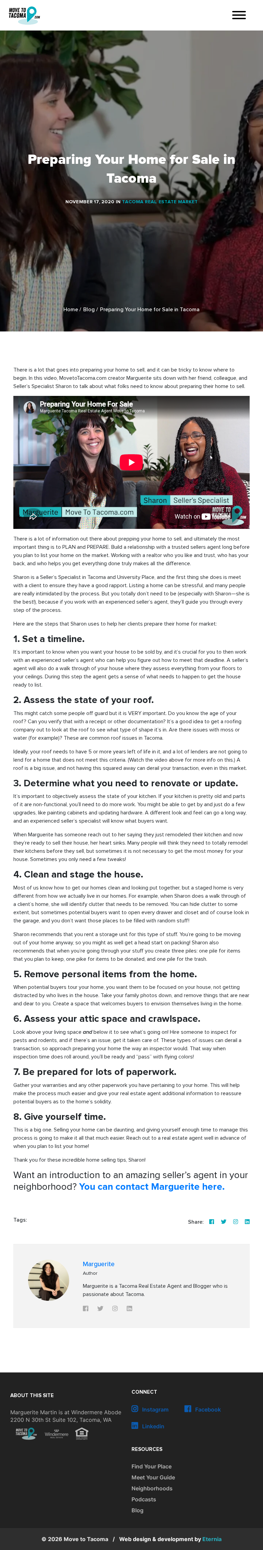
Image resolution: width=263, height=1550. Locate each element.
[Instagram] (235, 1222)
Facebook (207, 1409)
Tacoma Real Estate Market (160, 201)
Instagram (154, 1409)
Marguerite (99, 1264)
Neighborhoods (152, 1488)
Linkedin (152, 1426)
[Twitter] (223, 1222)
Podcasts (144, 1499)
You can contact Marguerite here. (153, 1187)
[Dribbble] (247, 1222)
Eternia (170, 1539)
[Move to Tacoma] (24, 15)
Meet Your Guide (153, 1477)
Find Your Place (152, 1466)
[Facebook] (211, 1222)
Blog (89, 309)
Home (70, 309)
